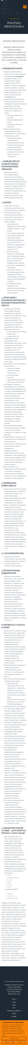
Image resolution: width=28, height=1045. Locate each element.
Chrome (9, 880)
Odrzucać (20, 1042)
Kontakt (14, 1016)
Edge (9, 875)
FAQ (14, 1008)
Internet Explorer (12, 878)
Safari (9, 882)
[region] (14, 1032)
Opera (9, 887)
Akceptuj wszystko (14, 1038)
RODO (14, 1013)
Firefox (9, 884)
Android (10, 894)
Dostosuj (7, 1042)
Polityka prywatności (14, 1011)
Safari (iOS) (10, 896)
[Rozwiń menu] (25, 6)
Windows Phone (12, 898)
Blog (14, 1005)
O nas (14, 1002)
